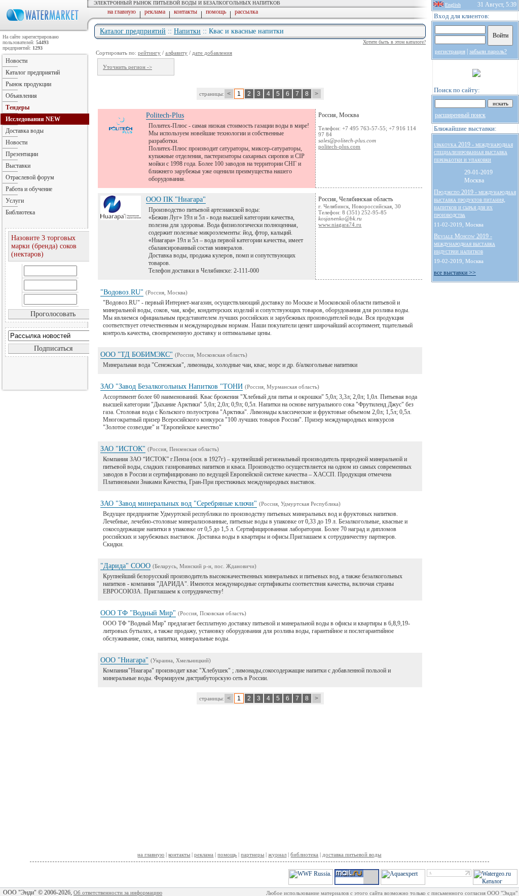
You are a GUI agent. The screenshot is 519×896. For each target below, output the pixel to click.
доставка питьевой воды (351, 854)
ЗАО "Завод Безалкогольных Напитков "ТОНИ (171, 386)
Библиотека (20, 212)
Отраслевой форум (30, 177)
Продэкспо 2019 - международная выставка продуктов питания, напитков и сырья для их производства (475, 203)
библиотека (304, 854)
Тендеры (17, 107)
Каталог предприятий (133, 31)
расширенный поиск (460, 115)
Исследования (33, 119)
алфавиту (176, 53)
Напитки (187, 31)
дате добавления (212, 53)
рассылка (246, 11)
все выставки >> (455, 272)
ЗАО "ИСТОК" (122, 449)
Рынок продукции (28, 84)
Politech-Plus (165, 115)
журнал (277, 854)
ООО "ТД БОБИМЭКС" (136, 354)
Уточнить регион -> (127, 67)
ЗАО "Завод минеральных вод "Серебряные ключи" (178, 503)
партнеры (252, 854)
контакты (185, 11)
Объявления (21, 95)
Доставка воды (25, 130)
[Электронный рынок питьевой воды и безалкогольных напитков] (44, 29)
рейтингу (149, 53)
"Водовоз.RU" (121, 292)
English (453, 5)
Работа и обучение (29, 189)
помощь (216, 11)
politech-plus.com (339, 146)
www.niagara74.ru (339, 224)
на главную (121, 11)
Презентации (22, 154)
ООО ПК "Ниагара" (176, 199)
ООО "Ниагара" (124, 660)
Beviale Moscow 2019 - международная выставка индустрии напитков (464, 244)
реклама (154, 11)
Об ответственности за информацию (117, 892)
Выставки (18, 165)
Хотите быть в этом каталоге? (394, 42)
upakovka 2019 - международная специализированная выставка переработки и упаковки (473, 152)
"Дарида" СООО (125, 566)
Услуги (15, 200)
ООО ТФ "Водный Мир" (138, 613)
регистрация (450, 51)
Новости (16, 60)
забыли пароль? (488, 51)
